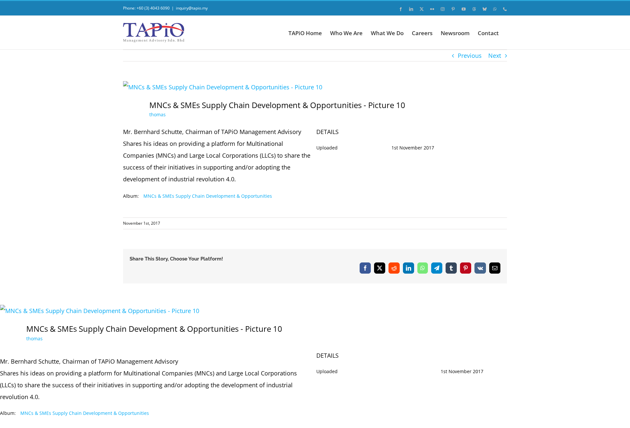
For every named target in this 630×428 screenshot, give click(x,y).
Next (494, 55)
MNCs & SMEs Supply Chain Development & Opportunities (207, 196)
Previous (470, 55)
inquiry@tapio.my (192, 8)
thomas (157, 114)
